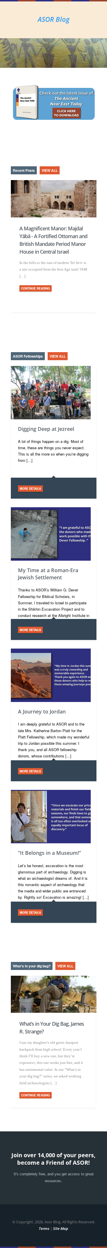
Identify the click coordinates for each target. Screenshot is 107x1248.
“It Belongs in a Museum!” (49, 852)
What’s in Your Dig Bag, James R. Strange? (51, 1027)
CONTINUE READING (35, 288)
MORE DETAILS (30, 489)
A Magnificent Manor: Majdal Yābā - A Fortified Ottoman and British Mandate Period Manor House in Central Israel (53, 240)
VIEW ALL (50, 170)
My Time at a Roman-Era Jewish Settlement (48, 574)
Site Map (60, 1228)
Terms (44, 1228)
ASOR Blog (54, 19)
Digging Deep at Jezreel (46, 428)
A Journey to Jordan (42, 711)
